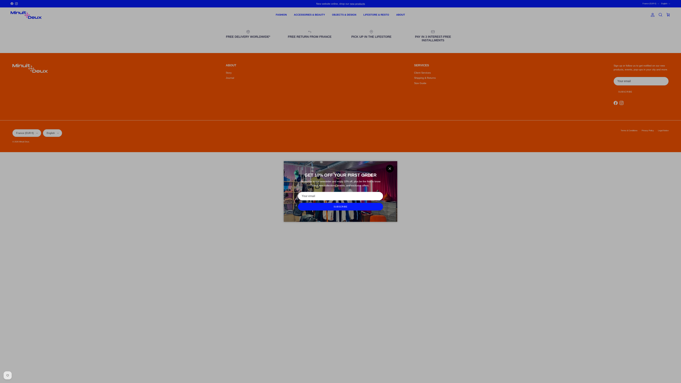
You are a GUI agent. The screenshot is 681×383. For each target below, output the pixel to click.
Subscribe (341, 207)
